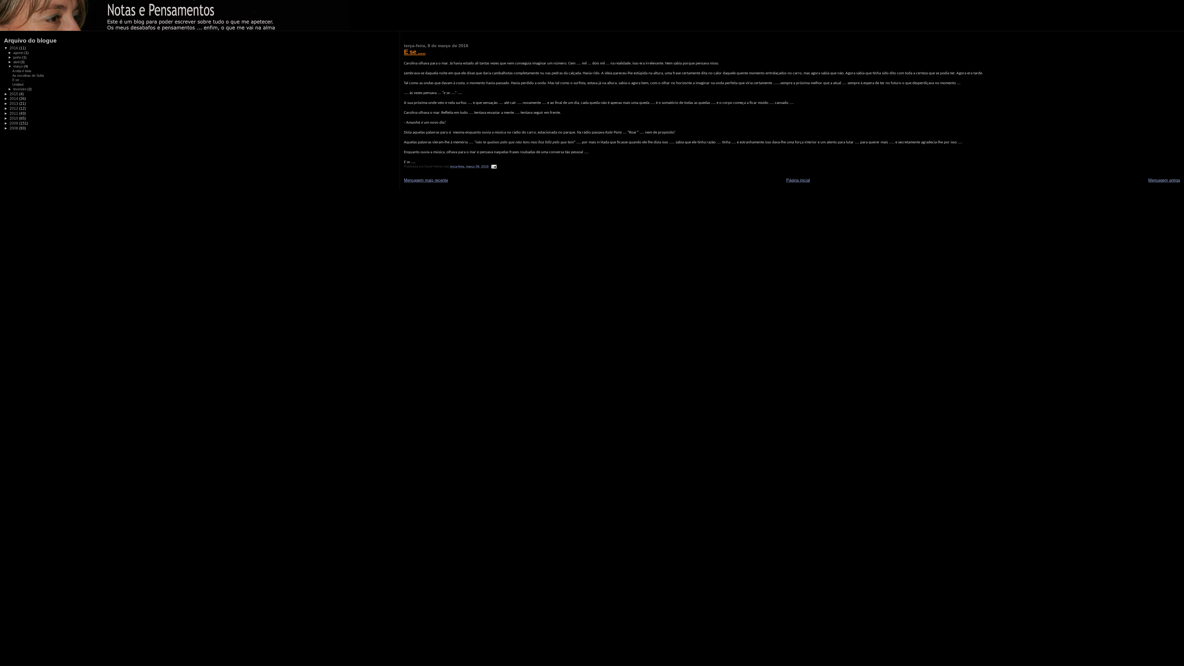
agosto (18, 53)
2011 (14, 113)
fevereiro (20, 89)
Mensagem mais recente (426, 180)
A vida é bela (21, 71)
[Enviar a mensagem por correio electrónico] (493, 166)
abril (16, 62)
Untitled (17, 84)
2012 (14, 108)
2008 (14, 128)
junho (17, 57)
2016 (14, 48)
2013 (14, 103)
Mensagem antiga (1164, 180)
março (18, 66)
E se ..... (415, 51)
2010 (14, 118)
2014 (14, 99)
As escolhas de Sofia (28, 75)
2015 (14, 94)
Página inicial (798, 180)
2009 (14, 123)
